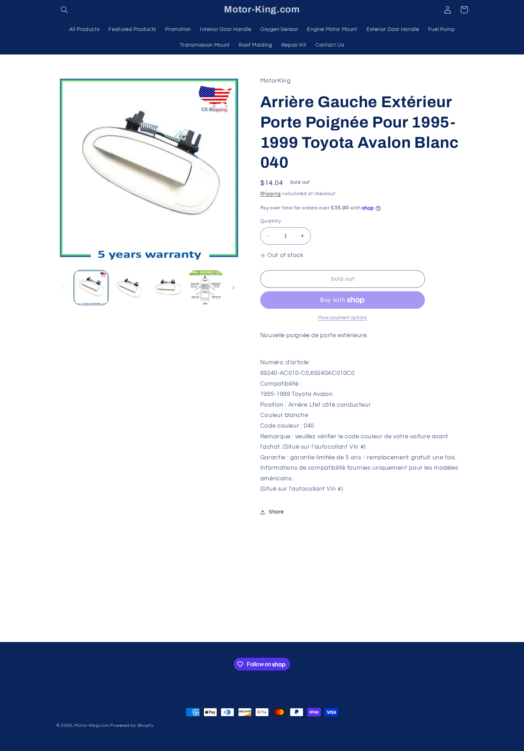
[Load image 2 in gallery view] (129, 287)
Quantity (270, 221)
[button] (64, 9)
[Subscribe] (321, 633)
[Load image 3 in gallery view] (167, 287)
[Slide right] (233, 288)
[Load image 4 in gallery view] (206, 287)
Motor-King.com (92, 725)
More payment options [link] (342, 317)
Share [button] (276, 512)
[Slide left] (64, 288)
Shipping (270, 194)
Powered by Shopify (131, 725)
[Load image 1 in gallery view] (91, 287)
